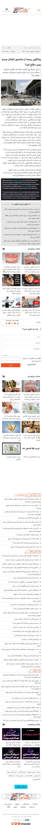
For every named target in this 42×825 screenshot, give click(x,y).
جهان (30, 48)
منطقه (25, 48)
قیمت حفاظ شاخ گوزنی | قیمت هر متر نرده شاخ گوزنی (23, 707)
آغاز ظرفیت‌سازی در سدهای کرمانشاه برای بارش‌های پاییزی (21, 590)
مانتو (38, 772)
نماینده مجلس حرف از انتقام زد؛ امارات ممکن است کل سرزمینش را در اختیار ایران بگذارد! (23, 665)
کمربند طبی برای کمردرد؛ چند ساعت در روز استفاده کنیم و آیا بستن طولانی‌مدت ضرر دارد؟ (22, 676)
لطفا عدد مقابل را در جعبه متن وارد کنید (32, 359)
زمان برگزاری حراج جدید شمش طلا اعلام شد (25, 631)
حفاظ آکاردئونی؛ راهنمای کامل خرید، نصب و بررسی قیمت (22, 711)
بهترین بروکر (19, 776)
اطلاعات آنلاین (21, 10)
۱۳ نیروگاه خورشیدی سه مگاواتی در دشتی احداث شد (23, 582)
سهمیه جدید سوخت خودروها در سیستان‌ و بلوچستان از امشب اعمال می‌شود (21, 599)
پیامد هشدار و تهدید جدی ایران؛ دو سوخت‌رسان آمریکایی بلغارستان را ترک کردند (23, 513)
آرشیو (15, 807)
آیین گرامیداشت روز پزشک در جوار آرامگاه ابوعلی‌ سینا (23, 655)
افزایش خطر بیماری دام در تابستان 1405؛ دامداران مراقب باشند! (23, 693)
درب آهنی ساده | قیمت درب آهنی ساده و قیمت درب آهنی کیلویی (23, 703)
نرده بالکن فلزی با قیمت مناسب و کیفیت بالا (25, 698)
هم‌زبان (17, 804)
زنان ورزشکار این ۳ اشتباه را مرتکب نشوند (26, 619)
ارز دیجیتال (11, 776)
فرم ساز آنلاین (22, 772)
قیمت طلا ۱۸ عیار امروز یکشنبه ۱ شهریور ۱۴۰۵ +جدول (23, 539)
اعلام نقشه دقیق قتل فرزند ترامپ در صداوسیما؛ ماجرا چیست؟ (20, 556)
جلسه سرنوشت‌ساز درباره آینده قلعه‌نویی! (26, 635)
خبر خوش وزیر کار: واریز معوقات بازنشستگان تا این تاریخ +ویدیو (23, 644)
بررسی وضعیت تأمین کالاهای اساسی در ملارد (25, 586)
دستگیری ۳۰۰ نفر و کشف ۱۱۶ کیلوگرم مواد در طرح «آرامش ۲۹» (20, 567)
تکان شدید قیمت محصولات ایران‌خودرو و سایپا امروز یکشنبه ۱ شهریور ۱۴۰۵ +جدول (22, 529)
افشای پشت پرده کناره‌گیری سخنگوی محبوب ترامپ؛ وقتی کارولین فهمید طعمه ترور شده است (22, 242)
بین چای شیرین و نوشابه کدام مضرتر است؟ (26, 543)
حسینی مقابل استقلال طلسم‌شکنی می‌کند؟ (26, 608)
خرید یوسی (37, 776)
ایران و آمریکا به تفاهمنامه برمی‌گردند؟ (27, 534)
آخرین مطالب (33, 552)
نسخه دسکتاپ (21, 786)
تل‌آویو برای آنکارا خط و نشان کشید (28, 518)
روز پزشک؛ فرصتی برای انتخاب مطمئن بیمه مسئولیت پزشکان (20, 564)
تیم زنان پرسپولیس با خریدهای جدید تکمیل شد (24, 604)
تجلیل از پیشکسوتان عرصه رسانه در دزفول (26, 594)
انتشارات (23, 807)
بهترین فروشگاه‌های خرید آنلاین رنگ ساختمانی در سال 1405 (21, 720)
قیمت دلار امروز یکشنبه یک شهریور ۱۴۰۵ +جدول (25, 547)
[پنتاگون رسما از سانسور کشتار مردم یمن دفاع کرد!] (21, 93)
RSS (8, 807)
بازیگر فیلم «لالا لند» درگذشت (30, 639)
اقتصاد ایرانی (28, 776)
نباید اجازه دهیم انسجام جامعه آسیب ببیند (26, 578)
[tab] (34, 495)
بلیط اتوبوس (36, 779)
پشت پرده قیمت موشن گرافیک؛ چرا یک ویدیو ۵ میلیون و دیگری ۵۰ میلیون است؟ (21, 687)
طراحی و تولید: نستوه (19, 820)
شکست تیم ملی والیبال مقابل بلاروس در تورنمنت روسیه (22, 560)
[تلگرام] (12, 823)
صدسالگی (26, 804)
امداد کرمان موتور (11, 772)
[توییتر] (15, 823)
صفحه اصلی (36, 48)
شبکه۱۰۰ (35, 804)
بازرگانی (35, 671)
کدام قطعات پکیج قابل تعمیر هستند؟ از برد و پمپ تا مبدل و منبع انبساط (22, 715)
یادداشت (32, 807)
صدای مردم (8, 804)
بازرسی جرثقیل (31, 772)
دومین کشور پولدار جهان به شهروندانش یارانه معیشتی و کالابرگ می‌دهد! (21, 235)
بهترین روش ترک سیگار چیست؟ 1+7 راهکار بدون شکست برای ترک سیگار (22, 681)
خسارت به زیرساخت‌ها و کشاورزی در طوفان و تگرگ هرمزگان (21, 660)
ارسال (11, 365)
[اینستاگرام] (19, 823)
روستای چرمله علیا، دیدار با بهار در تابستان (26, 627)
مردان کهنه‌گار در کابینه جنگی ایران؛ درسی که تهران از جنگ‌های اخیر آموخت (23, 223)
